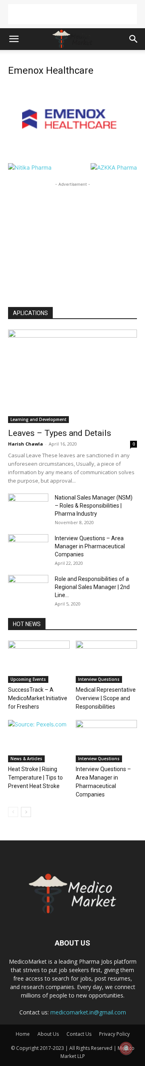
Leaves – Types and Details (59, 433)
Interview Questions (99, 679)
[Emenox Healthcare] (72, 154)
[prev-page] (13, 812)
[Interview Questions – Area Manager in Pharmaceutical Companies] (28, 548)
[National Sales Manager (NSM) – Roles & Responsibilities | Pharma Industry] (28, 508)
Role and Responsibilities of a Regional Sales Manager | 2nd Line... (92, 587)
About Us (48, 1034)
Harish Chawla (25, 444)
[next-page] (26, 812)
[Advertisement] (72, 14)
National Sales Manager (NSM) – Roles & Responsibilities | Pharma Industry (94, 505)
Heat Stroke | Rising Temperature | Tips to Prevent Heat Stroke (35, 777)
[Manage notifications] (126, 1048)
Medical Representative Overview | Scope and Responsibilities (106, 698)
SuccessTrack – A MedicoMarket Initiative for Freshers (37, 698)
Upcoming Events (28, 679)
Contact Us (78, 1034)
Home (23, 1034)
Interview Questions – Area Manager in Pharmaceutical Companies (90, 546)
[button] (14, 39)
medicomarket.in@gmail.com (88, 1012)
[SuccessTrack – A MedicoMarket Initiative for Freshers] (39, 662)
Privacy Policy (114, 1034)
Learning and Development (38, 419)
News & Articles (26, 758)
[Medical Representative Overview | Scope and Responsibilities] (106, 662)
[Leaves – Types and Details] (72, 376)
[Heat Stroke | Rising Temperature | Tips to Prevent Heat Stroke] (39, 741)
